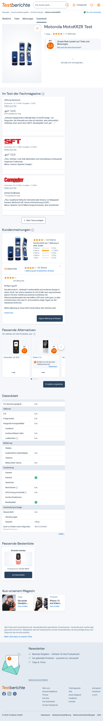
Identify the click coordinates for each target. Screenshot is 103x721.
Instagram (96, 688)
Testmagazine (74, 688)
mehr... (62, 534)
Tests (16, 18)
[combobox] (49, 5)
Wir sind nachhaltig (94, 12)
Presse (45, 695)
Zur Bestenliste (22, 575)
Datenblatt (41, 18)
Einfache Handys (37, 12)
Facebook (96, 691)
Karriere (45, 698)
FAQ (70, 691)
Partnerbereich (48, 701)
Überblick (6, 18)
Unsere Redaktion (49, 691)
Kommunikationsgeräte (20, 12)
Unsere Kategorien (50, 705)
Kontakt (72, 701)
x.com (94, 695)
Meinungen (28, 18)
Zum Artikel (22, 606)
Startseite (5, 12)
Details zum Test (10, 106)
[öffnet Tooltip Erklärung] (43, 94)
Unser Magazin (75, 695)
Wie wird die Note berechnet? (69, 47)
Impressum (45, 715)
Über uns (46, 688)
